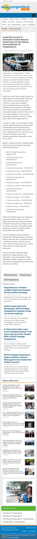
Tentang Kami (31, 528)
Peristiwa (5, 19)
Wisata (4, 22)
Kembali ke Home (8, 1)
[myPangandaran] (17, 7)
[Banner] (19, 492)
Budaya (11, 19)
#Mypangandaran (10, 275)
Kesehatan (31, 24)
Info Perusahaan (28, 22)
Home (4, 29)
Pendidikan (24, 19)
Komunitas (11, 22)
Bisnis (17, 19)
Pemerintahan (16, 24)
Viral (9, 24)
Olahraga (19, 22)
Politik (31, 19)
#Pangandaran (25, 275)
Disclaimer (32, 531)
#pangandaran (28, 519)
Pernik (4, 24)
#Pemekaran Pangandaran (12, 513)
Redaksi (24, 531)
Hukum (24, 24)
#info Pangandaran (11, 280)
